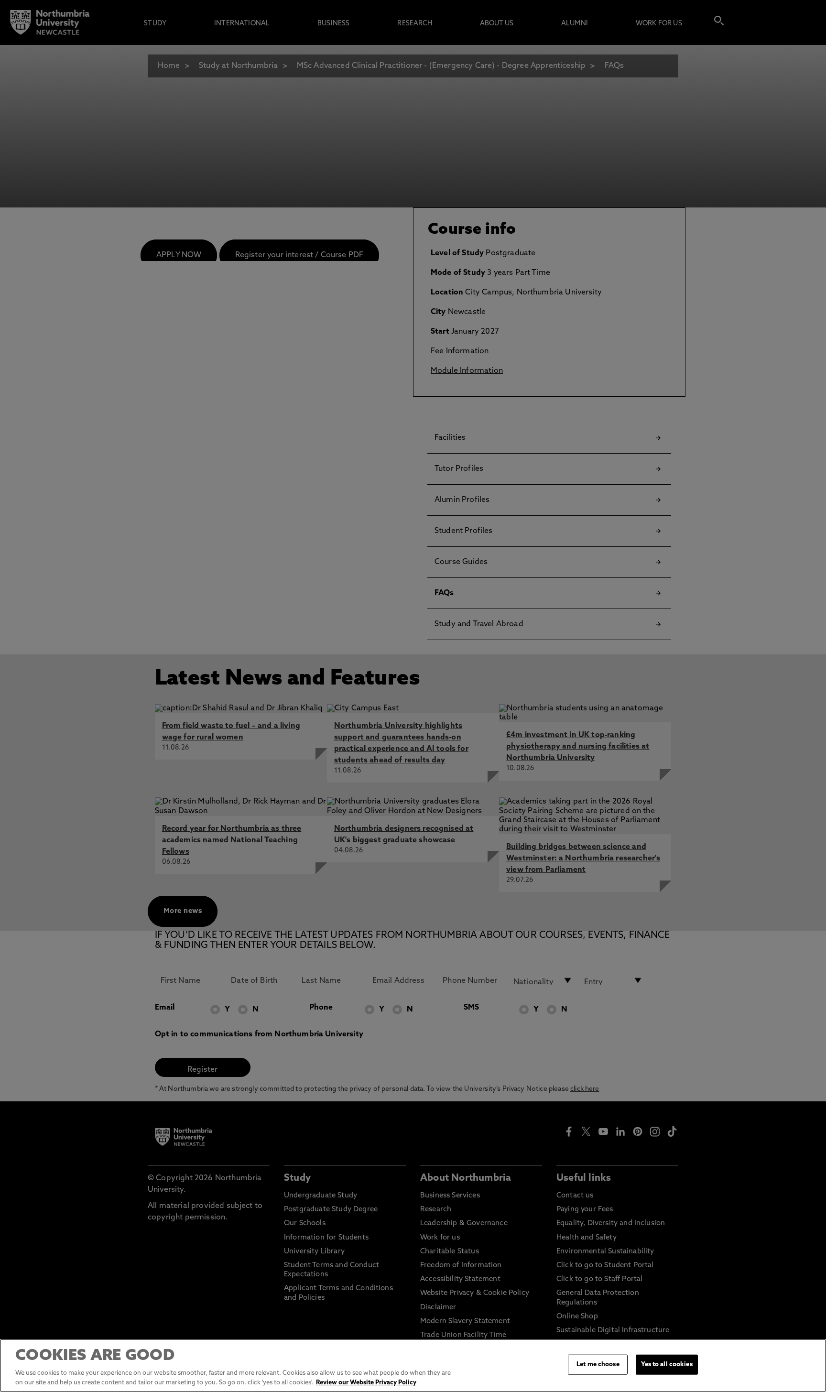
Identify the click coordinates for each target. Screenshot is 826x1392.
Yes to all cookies (666, 1364)
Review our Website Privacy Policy (366, 1382)
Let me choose (598, 1364)
